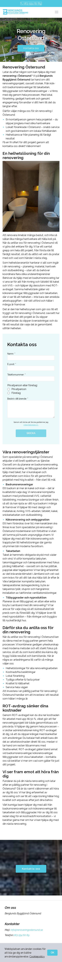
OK (52, 952)
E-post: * (11, 364)
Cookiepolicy (37, 956)
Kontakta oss (31, 48)
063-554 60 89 (32, 3)
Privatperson (18, 389)
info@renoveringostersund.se (27, 929)
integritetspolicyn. (31, 425)
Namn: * (11, 353)
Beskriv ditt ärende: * (17, 398)
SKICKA (31, 433)
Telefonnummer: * (16, 374)
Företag (16, 392)
